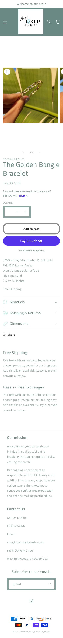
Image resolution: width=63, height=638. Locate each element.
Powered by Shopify (42, 632)
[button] (5, 21)
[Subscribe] (50, 584)
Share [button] (11, 335)
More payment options (31, 250)
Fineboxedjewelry (27, 632)
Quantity (8, 202)
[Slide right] (40, 152)
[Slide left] (23, 152)
